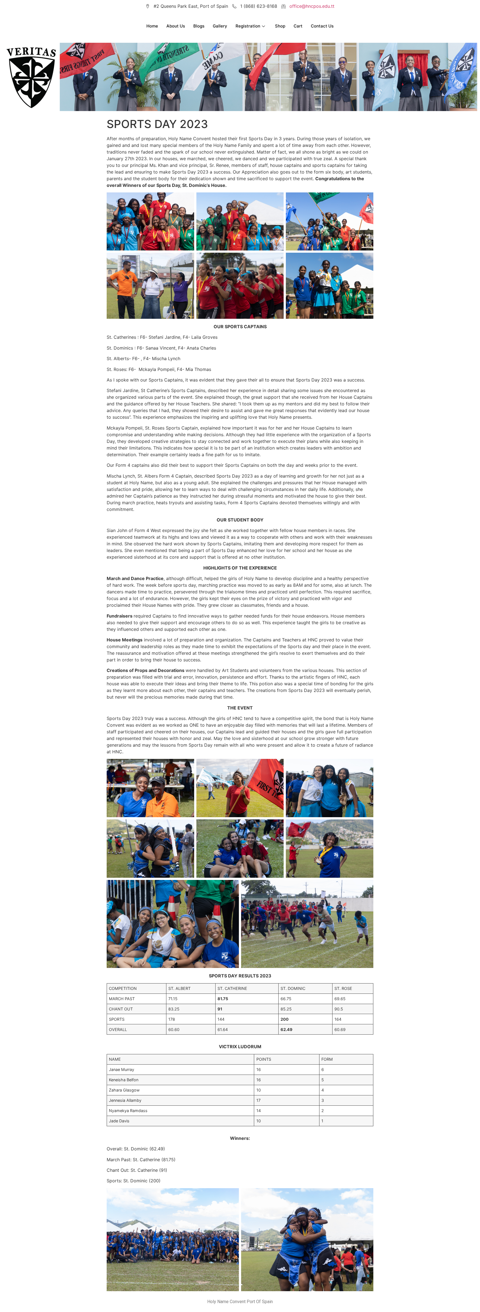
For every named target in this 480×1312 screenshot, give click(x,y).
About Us (175, 26)
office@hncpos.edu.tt (311, 6)
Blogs (198, 26)
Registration (248, 26)
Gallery (220, 26)
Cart (298, 26)
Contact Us (322, 26)
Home (152, 26)
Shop (280, 26)
